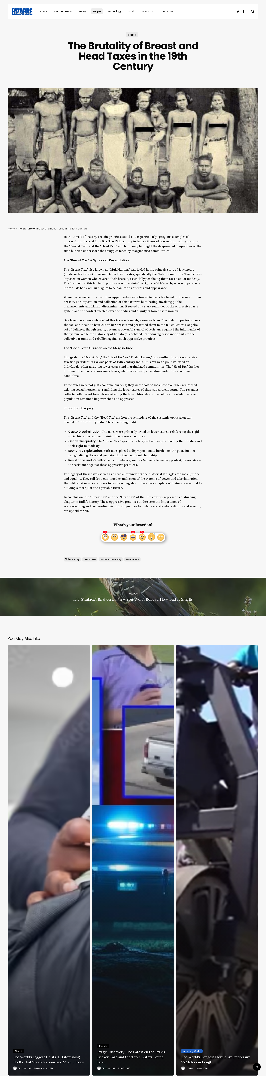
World (18, 1051)
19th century (72, 559)
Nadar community (111, 559)
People (132, 34)
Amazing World (191, 1051)
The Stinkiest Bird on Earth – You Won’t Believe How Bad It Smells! (133, 597)
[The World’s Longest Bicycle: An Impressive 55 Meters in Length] (217, 860)
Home (11, 228)
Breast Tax (90, 559)
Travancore (132, 559)
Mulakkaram (119, 270)
